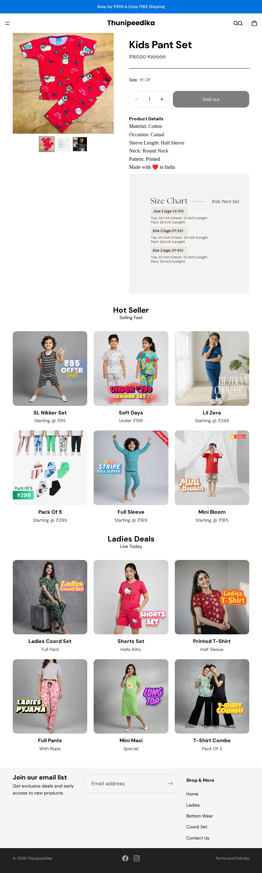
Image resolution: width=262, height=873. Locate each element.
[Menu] (7, 23)
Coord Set (196, 827)
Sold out (211, 99)
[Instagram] (137, 858)
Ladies (193, 805)
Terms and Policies (232, 858)
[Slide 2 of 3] (63, 144)
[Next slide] (107, 83)
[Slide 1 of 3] (47, 144)
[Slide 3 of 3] (80, 144)
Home (192, 794)
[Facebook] (125, 858)
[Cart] (254, 23)
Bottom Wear (199, 816)
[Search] (236, 23)
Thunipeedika (39, 858)
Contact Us (197, 838)
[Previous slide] (20, 83)
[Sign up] (170, 783)
